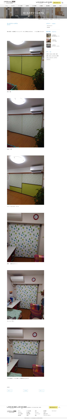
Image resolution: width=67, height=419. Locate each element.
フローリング (51, 57)
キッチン (50, 55)
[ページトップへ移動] (59, 407)
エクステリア (48, 59)
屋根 (47, 55)
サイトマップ (54, 410)
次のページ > (41, 390)
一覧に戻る (25, 390)
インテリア (55, 57)
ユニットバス (54, 55)
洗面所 (57, 55)
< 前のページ (9, 390)
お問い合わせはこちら (57, 2)
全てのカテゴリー (50, 25)
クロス (47, 57)
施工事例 (8, 387)
